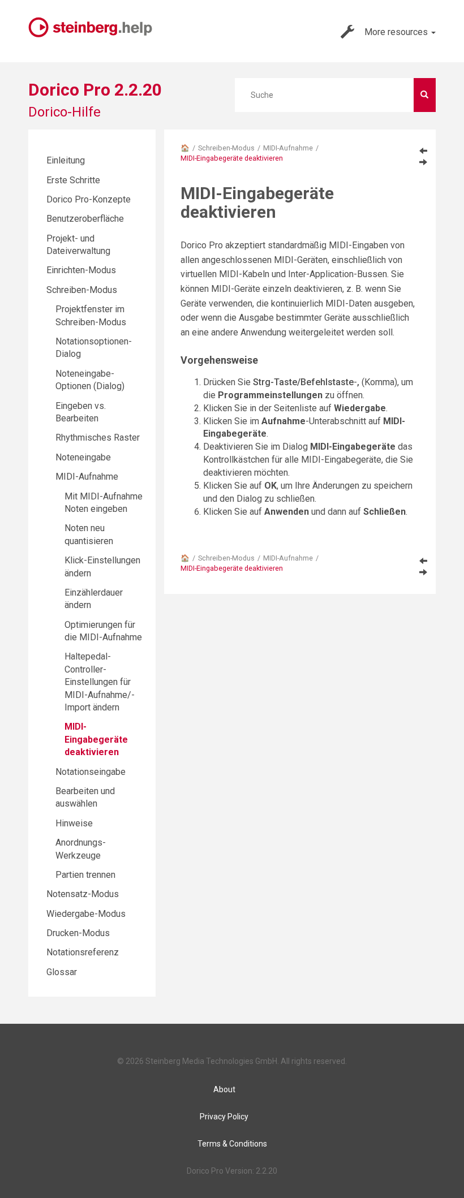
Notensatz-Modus (82, 894)
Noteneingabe (83, 457)
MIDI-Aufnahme (288, 148)
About (224, 1089)
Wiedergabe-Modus (86, 913)
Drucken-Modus (78, 933)
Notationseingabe (90, 771)
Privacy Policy (224, 1116)
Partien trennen (85, 874)
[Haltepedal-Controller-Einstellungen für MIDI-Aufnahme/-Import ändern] (423, 150)
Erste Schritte (73, 180)
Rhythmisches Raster (97, 437)
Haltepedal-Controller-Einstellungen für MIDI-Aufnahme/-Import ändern (100, 682)
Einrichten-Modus (81, 270)
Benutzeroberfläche (85, 218)
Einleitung (65, 160)
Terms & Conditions (232, 1143)
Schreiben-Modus (226, 148)
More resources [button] (397, 32)
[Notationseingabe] (423, 162)
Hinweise (74, 823)
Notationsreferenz (82, 952)
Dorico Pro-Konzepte (88, 199)
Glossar (61, 972)
